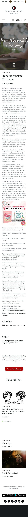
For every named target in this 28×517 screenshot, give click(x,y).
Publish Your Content (14, 369)
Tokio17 (6, 417)
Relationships (6, 72)
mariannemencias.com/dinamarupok (13, 310)
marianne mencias (19, 313)
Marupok (5, 315)
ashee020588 (7, 447)
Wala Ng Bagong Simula (10, 473)
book (10, 313)
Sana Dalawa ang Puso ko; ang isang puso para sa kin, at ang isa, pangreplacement (13, 411)
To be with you (7, 443)
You (20, 1)
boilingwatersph (8, 83)
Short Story (14, 1)
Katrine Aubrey (8, 476)
